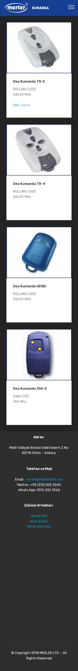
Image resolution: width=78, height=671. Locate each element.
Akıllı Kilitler (39, 521)
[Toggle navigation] (71, 7)
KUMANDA (40, 8)
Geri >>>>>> (21, 105)
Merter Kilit (39, 516)
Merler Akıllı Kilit (39, 526)
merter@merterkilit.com (44, 479)
